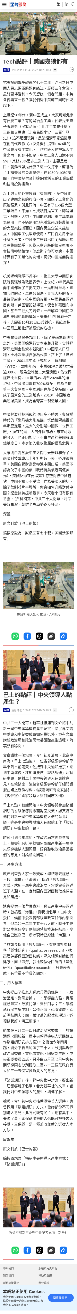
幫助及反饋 (45, 1275)
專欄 (6, 70)
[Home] (18, 4)
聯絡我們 (8, 1268)
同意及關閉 (60, 1297)
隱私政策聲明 (11, 1282)
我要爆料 (43, 1282)
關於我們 (8, 1275)
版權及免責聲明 (47, 1268)
